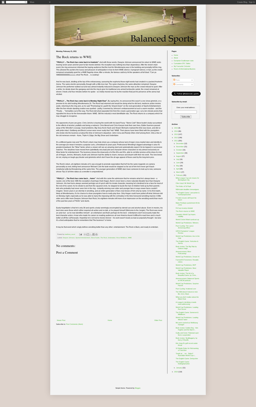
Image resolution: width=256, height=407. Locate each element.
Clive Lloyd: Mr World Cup (185, 183)
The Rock (103, 237)
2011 (176, 141)
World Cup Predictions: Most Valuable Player (186, 269)
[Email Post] (80, 234)
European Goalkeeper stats (184, 61)
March (178, 172)
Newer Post (61, 320)
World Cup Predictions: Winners (187, 223)
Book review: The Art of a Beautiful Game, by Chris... (186, 274)
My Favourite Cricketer (182, 66)
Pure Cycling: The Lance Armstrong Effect (184, 227)
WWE (130, 237)
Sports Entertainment (83, 237)
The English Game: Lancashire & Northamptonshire (187, 193)
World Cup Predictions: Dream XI (187, 257)
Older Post (158, 320)
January (179, 368)
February (179, 175)
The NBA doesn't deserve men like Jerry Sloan (187, 293)
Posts (177, 80)
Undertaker (111, 237)
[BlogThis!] (88, 234)
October (179, 150)
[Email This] (85, 234)
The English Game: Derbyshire (187, 358)
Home (110, 320)
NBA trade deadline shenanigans (187, 189)
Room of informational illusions (184, 69)
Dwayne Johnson (69, 237)
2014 (176, 131)
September (180, 153)
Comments (179, 84)
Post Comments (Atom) (74, 324)
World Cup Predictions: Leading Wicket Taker (187, 318)
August (179, 156)
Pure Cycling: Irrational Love (186, 289)
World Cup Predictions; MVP (186, 265)
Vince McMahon (121, 237)
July (178, 159)
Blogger (137, 388)
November (180, 146)
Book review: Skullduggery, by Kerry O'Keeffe (186, 339)
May (178, 166)
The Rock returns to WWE (185, 211)
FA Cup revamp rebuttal (184, 208)
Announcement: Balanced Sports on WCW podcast (187, 279)
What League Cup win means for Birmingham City (187, 179)
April (178, 169)
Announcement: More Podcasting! (183, 252)
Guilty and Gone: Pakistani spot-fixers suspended (187, 334)
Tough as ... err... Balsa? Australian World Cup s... (186, 354)
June (178, 162)
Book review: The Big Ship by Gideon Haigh (186, 247)
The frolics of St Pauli (183, 186)
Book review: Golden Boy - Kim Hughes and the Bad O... (187, 329)
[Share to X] (90, 234)
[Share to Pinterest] (96, 234)
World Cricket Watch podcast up (187, 219)
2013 (176, 134)
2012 (176, 137)
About (176, 58)
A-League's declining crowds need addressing (186, 303)
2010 (176, 372)
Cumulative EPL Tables (182, 63)
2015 (176, 128)
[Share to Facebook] (93, 234)
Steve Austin (95, 237)
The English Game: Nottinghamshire (183, 363)
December (180, 143)
